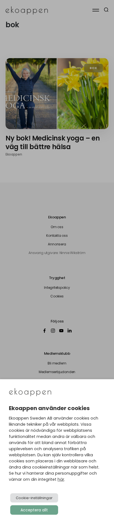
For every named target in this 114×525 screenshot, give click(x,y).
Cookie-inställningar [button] (34, 498)
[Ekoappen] (30, 392)
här (61, 479)
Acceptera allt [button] (34, 510)
